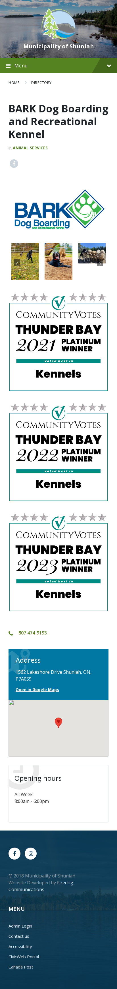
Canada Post (21, 967)
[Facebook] (14, 854)
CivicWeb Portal (24, 956)
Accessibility (20, 946)
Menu (21, 65)
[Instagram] (31, 854)
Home (14, 82)
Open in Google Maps (37, 689)
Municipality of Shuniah (58, 46)
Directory (41, 82)
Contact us (19, 936)
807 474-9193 (32, 633)
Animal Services (30, 148)
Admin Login (20, 926)
